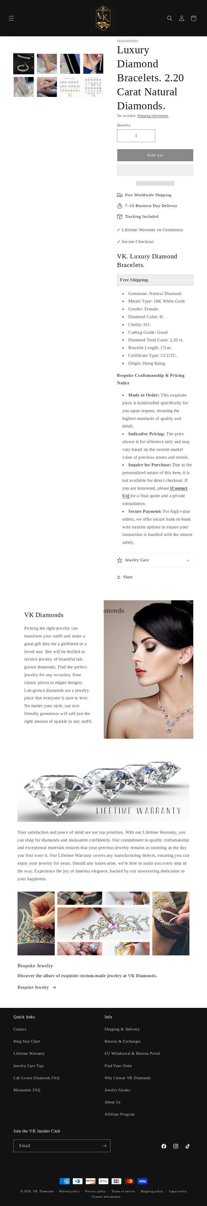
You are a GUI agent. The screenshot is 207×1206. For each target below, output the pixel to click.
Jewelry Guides (117, 1090)
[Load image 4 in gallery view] (93, 64)
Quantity (124, 125)
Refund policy (69, 1191)
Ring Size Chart (26, 1041)
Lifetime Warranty (28, 1053)
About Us (112, 1102)
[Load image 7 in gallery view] (70, 87)
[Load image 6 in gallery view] (47, 87)
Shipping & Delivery (122, 1029)
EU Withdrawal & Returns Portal (132, 1053)
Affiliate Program (119, 1114)
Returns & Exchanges (122, 1041)
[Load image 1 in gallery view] (23, 64)
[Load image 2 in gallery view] (47, 64)
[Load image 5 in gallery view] (23, 87)
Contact (19, 1029)
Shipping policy (152, 1191)
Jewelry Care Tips (28, 1066)
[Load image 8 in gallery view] (93, 87)
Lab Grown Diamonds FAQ (36, 1078)
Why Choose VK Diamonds (127, 1078)
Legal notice (178, 1191)
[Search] (170, 18)
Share (128, 577)
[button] (155, 170)
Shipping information (152, 116)
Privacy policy (95, 1191)
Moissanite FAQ (26, 1090)
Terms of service (123, 1191)
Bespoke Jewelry (33, 987)
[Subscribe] (104, 1146)
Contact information (106, 1196)
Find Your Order (118, 1066)
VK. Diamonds (43, 1191)
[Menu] (11, 18)
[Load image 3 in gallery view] (70, 64)
